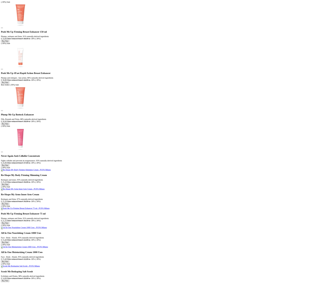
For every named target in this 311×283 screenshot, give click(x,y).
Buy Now (5, 41)
